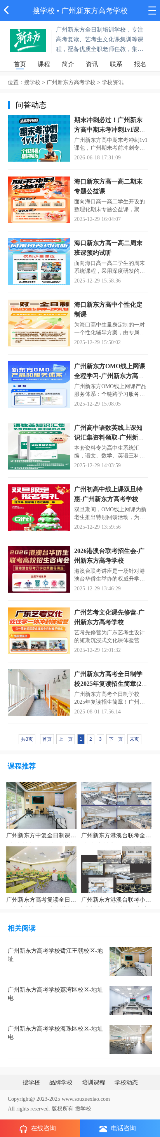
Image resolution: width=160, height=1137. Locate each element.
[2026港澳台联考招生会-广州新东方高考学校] (39, 568)
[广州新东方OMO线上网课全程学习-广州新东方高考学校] (39, 384)
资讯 (92, 64)
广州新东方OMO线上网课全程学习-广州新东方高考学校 (109, 376)
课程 (44, 64)
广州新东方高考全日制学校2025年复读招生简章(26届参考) (109, 684)
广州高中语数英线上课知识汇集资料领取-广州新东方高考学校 (109, 437)
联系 (116, 64)
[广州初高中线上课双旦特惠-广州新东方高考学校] (39, 507)
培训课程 (93, 1082)
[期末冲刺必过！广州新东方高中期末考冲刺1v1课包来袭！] (39, 137)
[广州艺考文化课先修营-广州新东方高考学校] (39, 630)
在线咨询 (43, 1128)
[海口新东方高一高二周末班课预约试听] (39, 261)
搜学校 (44, 11)
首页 (20, 64)
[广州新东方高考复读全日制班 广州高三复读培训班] (41, 869)
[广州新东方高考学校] (28, 40)
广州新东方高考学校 (94, 11)
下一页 (116, 739)
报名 (140, 64)
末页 (134, 739)
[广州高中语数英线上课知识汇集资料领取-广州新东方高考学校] (39, 445)
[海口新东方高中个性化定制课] (39, 322)
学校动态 (126, 1082)
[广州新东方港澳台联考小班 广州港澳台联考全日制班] (116, 869)
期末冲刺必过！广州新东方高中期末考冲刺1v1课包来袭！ (110, 130)
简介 (68, 64)
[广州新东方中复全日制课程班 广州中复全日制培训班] (41, 805)
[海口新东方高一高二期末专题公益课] (39, 199)
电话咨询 (123, 1128)
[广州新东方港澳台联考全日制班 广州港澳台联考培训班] (116, 805)
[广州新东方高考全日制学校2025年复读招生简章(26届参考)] (39, 692)
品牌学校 (61, 1082)
